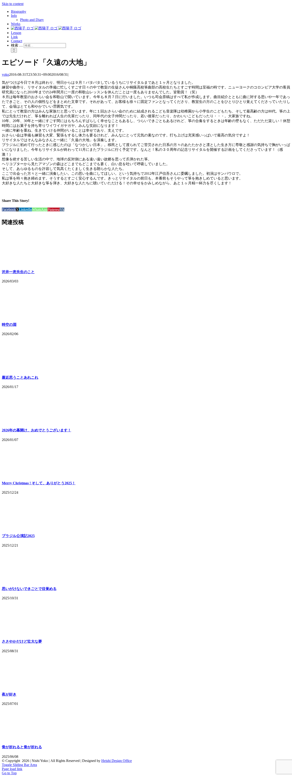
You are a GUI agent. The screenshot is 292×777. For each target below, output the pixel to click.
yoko (5, 74)
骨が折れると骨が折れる (22, 747)
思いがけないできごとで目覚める (29, 589)
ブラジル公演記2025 (18, 536)
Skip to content (12, 4)
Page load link (12, 769)
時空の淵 (9, 324)
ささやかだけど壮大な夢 (22, 641)
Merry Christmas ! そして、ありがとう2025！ (39, 483)
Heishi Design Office (116, 761)
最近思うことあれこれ (20, 377)
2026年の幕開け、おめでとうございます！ (36, 430)
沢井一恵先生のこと (18, 272)
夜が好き (9, 694)
